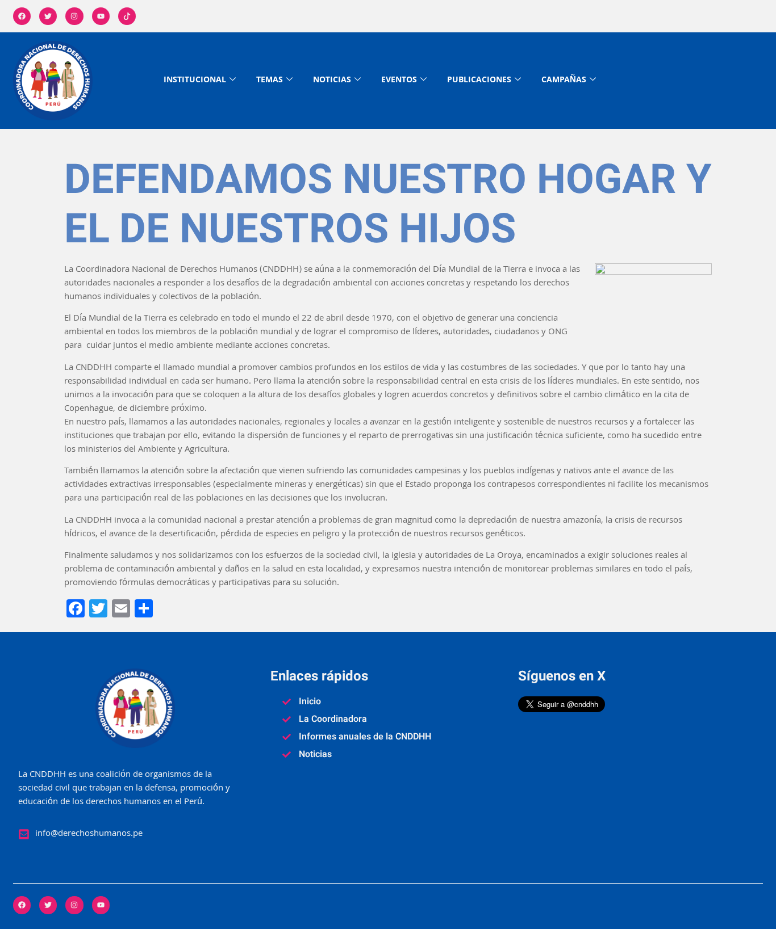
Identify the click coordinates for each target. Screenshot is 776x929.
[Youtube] (101, 16)
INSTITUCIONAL (195, 80)
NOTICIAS (332, 80)
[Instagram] (74, 16)
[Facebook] (22, 16)
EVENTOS (399, 80)
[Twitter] (48, 16)
